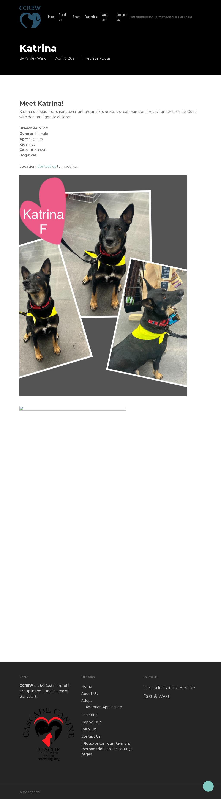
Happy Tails (91, 722)
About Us (89, 694)
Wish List (88, 729)
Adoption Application (104, 707)
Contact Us (90, 736)
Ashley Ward (36, 58)
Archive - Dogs (98, 58)
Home (86, 686)
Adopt (86, 701)
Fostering (89, 715)
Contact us (46, 166)
